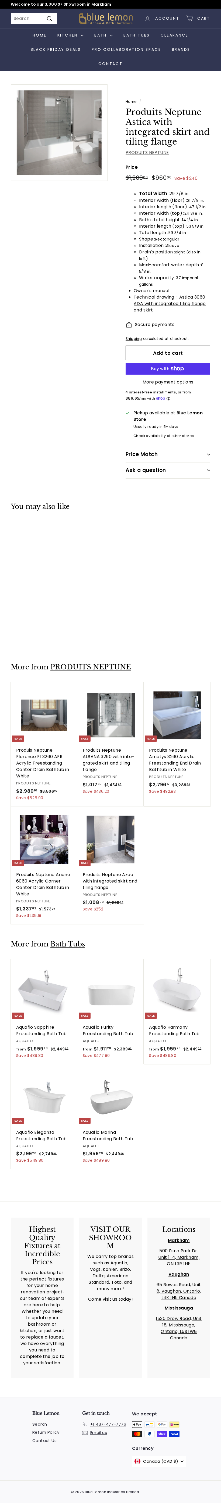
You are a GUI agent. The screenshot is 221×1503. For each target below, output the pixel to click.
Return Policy (45, 1432)
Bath (101, 35)
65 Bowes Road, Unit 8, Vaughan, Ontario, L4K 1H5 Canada (179, 1291)
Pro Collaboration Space (126, 49)
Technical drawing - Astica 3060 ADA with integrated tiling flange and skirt (170, 303)
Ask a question (146, 470)
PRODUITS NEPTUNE (147, 152)
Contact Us (44, 1440)
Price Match (142, 454)
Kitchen (68, 35)
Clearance (174, 35)
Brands (181, 49)
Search (39, 1424)
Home (39, 35)
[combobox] (34, 18)
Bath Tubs (136, 35)
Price (132, 167)
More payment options (168, 382)
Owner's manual (152, 291)
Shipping (134, 338)
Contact (110, 63)
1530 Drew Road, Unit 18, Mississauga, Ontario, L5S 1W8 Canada (179, 1328)
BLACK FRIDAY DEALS (56, 49)
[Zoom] (59, 133)
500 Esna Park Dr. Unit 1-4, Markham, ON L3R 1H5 (178, 1257)
